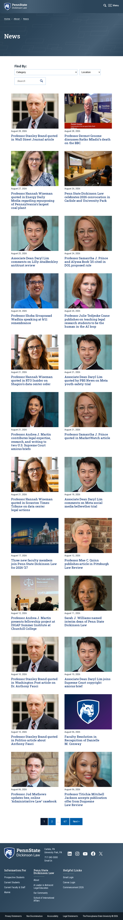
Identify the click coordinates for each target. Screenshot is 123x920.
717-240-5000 (51, 857)
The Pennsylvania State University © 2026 (100, 916)
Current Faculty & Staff (14, 887)
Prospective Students (14, 877)
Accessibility (52, 916)
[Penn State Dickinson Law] (17, 6)
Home (7, 19)
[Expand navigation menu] (105, 5)
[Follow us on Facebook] (93, 855)
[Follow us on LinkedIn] (70, 855)
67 (65, 821)
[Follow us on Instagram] (77, 855)
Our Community (41, 892)
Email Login (68, 877)
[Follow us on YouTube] (85, 855)
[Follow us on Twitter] (101, 854)
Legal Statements (70, 916)
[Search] (41, 81)
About (17, 19)
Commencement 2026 (73, 887)
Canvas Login (69, 882)
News (26, 19)
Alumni (7, 892)
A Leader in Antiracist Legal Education (43, 886)
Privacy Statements (13, 916)
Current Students (12, 882)
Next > (77, 821)
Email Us (48, 860)
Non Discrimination (35, 916)
